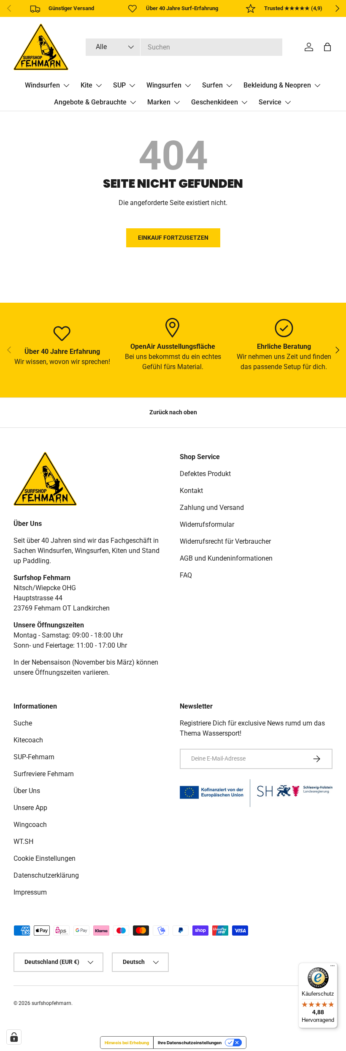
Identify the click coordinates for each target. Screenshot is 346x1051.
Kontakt (191, 491)
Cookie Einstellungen (45, 858)
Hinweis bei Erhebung (127, 1042)
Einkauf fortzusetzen (173, 237)
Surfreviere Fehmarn (44, 774)
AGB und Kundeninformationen (226, 558)
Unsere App (30, 808)
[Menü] (332, 968)
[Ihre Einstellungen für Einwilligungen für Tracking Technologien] (14, 1037)
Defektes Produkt (205, 474)
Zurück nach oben (173, 412)
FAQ (186, 575)
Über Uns (27, 791)
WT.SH (23, 842)
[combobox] (184, 47)
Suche (23, 723)
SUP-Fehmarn (34, 757)
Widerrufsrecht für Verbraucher (225, 541)
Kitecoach (28, 740)
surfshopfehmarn (51, 1003)
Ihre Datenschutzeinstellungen (190, 1042)
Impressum (30, 892)
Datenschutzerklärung (46, 875)
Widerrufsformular (207, 524)
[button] (327, 47)
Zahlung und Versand (212, 508)
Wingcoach (30, 825)
